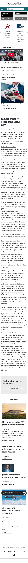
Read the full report (7, 440)
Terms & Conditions (7, 551)
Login (18, 13)
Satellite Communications (8, 74)
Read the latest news (8, 47)
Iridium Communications (8, 70)
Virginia (4, 79)
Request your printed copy (7, 108)
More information (7, 494)
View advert (7, 37)
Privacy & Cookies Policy (19, 551)
